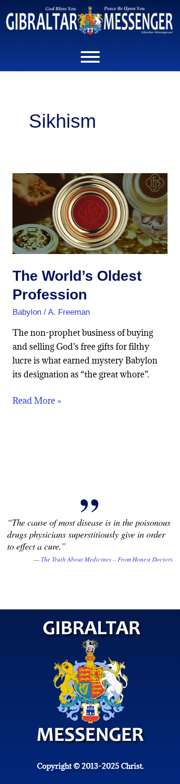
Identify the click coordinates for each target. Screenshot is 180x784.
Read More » (36, 400)
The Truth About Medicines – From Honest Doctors (107, 559)
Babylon (26, 312)
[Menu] (90, 57)
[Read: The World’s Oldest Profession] (90, 212)
